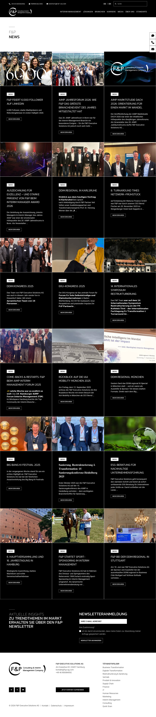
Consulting (107, 703)
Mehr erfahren (14, 119)
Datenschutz (56, 706)
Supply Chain (108, 683)
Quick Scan (107, 706)
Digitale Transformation (112, 671)
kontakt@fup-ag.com (57, 4)
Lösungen (88, 12)
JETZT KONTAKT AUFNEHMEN (72, 690)
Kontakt (45, 706)
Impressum (69, 706)
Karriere (111, 12)
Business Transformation (113, 667)
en (110, 3)
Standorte (141, 12)
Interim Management (70, 12)
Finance (106, 687)
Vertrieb (106, 677)
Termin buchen (37, 4)
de (105, 3)
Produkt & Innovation (111, 680)
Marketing (107, 696)
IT (103, 690)
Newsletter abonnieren (91, 640)
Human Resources (110, 693)
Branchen (100, 12)
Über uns (129, 12)
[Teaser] (26, 68)
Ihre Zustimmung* (86, 627)
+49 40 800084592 (18, 4)
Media (121, 12)
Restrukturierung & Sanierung (115, 674)
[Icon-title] (11, 689)
